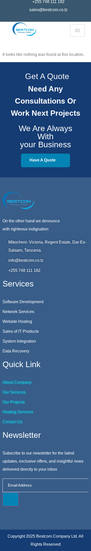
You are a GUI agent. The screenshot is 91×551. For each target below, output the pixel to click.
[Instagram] (45, 18)
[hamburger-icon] (77, 30)
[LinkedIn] (52, 18)
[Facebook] (38, 18)
